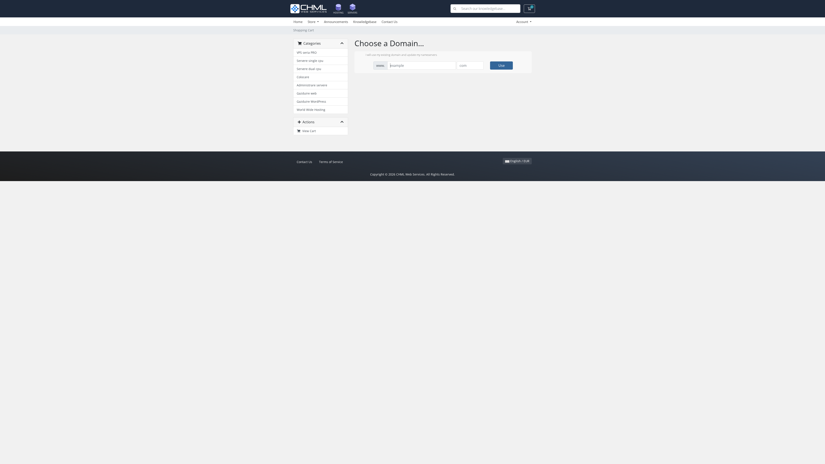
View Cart (308, 131)
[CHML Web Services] (310, 8)
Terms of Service (331, 162)
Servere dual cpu (309, 69)
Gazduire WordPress (311, 101)
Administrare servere (312, 85)
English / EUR (519, 161)
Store (312, 22)
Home (297, 22)
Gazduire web (307, 93)
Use (501, 65)
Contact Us (389, 22)
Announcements (336, 22)
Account (522, 22)
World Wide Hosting (311, 110)
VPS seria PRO (307, 52)
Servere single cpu (310, 61)
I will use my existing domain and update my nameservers (401, 55)
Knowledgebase (364, 22)
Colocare (303, 77)
